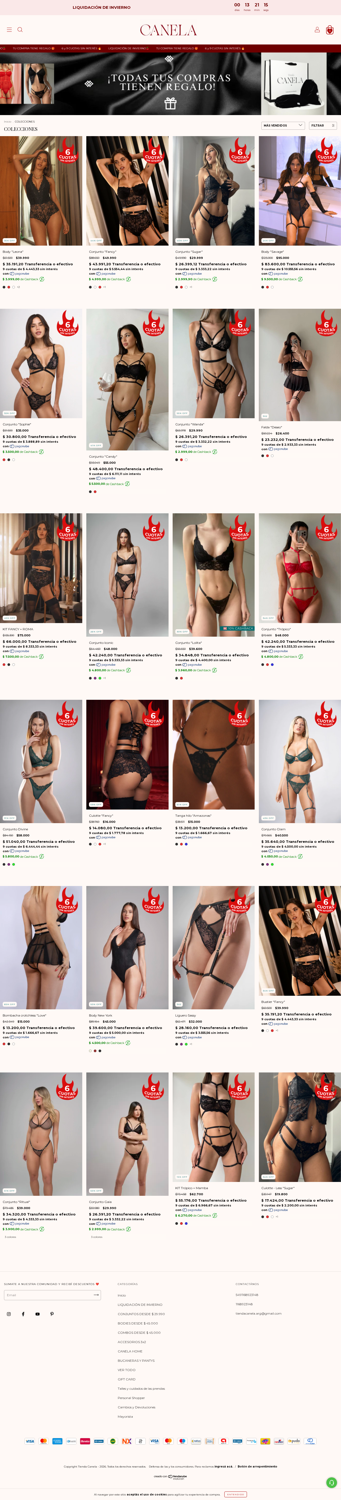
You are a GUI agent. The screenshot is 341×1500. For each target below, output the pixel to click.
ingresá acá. (223, 1466)
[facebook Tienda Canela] (23, 1314)
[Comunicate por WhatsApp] (331, 1482)
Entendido (235, 1494)
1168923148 (244, 1304)
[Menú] (9, 30)
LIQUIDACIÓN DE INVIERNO (140, 1305)
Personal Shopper (131, 1398)
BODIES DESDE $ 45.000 (138, 1323)
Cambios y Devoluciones (136, 1407)
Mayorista (125, 1416)
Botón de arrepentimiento (257, 1466)
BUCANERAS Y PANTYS (136, 1361)
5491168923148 (247, 1295)
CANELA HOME (130, 1351)
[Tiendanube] (170, 1479)
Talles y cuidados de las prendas (141, 1389)
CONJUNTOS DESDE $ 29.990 (141, 1314)
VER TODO (127, 1370)
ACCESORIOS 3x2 (132, 1342)
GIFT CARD (127, 1379)
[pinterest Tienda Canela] (52, 1314)
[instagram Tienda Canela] (9, 1314)
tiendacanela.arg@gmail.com (259, 1313)
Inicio (7, 121)
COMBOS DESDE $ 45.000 (139, 1333)
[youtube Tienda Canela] (38, 1314)
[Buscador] (20, 30)
